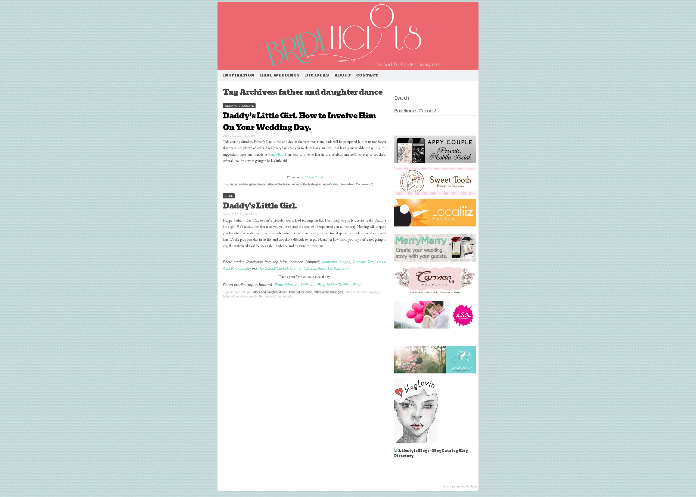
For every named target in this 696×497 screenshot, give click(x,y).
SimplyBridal (277, 154)
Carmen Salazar (302, 268)
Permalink (346, 184)
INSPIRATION (238, 75)
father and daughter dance (247, 184)
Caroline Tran (363, 262)
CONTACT (367, 75)
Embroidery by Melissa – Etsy (299, 285)
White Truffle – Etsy (344, 285)
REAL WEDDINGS (280, 75)
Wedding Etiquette (239, 105)
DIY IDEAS (317, 75)
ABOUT (342, 75)
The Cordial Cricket (273, 268)
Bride (229, 195)
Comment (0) (364, 184)
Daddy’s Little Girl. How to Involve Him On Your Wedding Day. (299, 121)
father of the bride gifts (306, 184)
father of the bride (278, 184)
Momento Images (336, 262)
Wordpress (471, 486)
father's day (330, 184)
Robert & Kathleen (333, 268)
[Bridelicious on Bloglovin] (416, 442)
